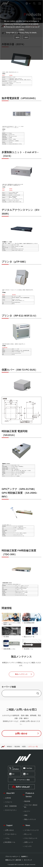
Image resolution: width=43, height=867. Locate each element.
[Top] (3, 746)
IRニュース (28, 834)
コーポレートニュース (31, 830)
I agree (17, 37)
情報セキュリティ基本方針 (13, 860)
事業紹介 (9, 746)
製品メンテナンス (30, 819)
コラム (7, 838)
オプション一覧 (33, 746)
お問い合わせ (9, 830)
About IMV (10, 793)
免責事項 (24, 856)
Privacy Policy (24, 33)
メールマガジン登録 (23, 779)
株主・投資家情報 (11, 806)
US (27, 774)
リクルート (8, 802)
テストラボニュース (30, 838)
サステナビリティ (11, 810)
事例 (25, 815)
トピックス (28, 846)
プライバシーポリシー (12, 856)
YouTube (29, 768)
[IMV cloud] (21, 786)
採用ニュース (28, 842)
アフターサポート (11, 834)
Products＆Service (30, 794)
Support (9, 825)
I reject (26, 37)
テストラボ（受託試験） (30, 806)
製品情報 (17, 746)
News (28, 825)
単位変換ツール (10, 842)
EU (13, 774)
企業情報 (8, 798)
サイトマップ (28, 860)
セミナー (27, 811)
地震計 (24, 746)
